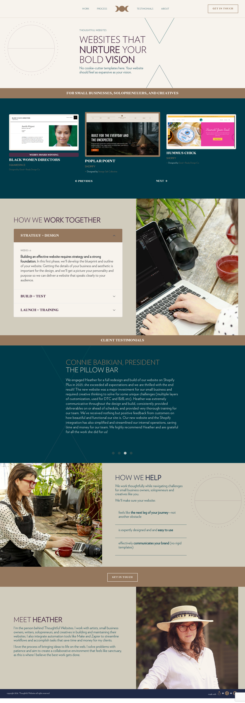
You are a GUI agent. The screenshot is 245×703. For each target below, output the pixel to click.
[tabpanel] (122, 393)
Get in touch (122, 568)
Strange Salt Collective (30, 169)
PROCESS (102, 9)
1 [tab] (112, 443)
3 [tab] (124, 443)
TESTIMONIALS (145, 9)
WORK (85, 9)
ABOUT (165, 9)
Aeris (74, 370)
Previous (85, 181)
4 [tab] (130, 443)
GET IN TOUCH (223, 9)
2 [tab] (118, 443)
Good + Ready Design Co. (109, 165)
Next (160, 181)
